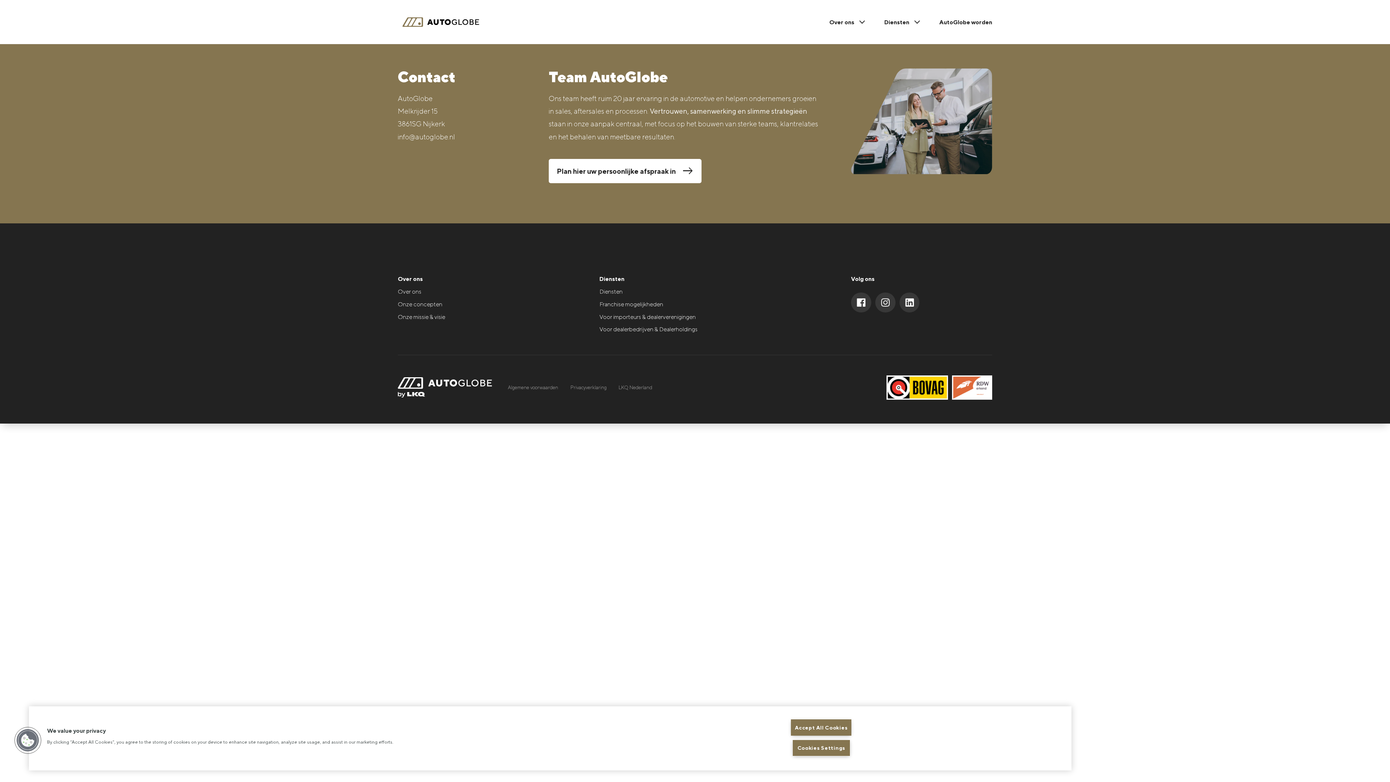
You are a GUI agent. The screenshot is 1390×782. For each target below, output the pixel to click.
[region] (550, 738)
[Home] (445, 22)
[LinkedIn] (910, 303)
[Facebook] (861, 303)
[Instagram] (885, 303)
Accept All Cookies (821, 727)
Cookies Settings (821, 748)
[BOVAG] (917, 387)
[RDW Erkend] (972, 387)
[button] (27, 740)
